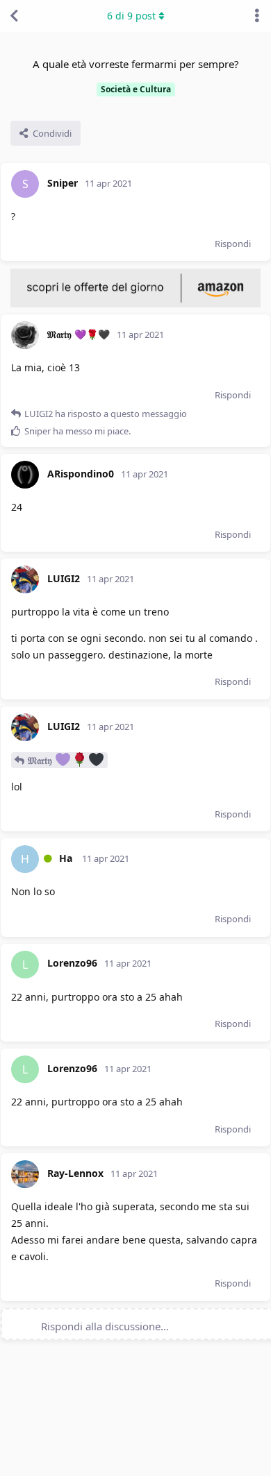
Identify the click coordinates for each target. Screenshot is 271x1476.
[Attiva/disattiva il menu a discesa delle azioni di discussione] (257, 16)
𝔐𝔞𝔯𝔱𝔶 (41, 760)
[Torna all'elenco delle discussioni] (14, 16)
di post (131, 15)
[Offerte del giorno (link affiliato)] (135, 304)
